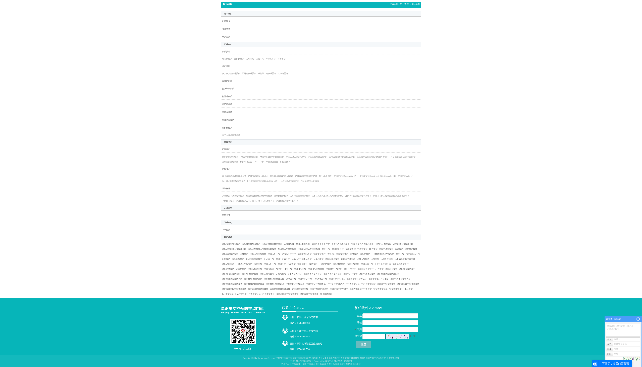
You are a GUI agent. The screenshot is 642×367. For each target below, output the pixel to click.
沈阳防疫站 (351, 249)
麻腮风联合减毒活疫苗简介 (272, 157)
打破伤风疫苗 (228, 120)
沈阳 (304, 364)
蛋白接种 (226, 66)
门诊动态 (226, 149)
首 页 (406, 4)
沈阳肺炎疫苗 (338, 249)
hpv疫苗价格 (228, 294)
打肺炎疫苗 (227, 112)
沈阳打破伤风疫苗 (367, 274)
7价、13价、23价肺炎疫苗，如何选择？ (272, 162)
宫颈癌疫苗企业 (396, 289)
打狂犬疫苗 (227, 81)
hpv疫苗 (409, 289)
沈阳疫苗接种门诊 (337, 279)
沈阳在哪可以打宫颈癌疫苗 (234, 289)
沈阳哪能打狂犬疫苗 (251, 244)
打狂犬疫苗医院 (368, 284)
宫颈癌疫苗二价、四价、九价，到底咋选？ (255, 201)
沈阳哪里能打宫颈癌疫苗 (408, 284)
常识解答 (226, 188)
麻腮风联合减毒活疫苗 (302, 259)
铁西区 (323, 364)
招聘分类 (226, 215)
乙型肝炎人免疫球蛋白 (403, 244)
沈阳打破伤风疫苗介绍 (400, 279)
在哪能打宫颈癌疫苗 (386, 284)
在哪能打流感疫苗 (300, 289)
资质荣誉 (226, 29)
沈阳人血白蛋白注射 (321, 244)
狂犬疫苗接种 (326, 294)
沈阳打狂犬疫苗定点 (275, 284)
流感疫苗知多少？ (406, 176)
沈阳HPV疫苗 (300, 269)
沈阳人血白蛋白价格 (333, 274)
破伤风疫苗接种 (289, 254)
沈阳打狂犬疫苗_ (305, 279)
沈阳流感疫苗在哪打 (339, 289)
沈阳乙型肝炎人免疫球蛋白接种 (262, 249)
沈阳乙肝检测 (228, 264)
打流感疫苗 (227, 96)
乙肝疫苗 (250, 59)
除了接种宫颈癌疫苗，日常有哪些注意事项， (301, 181)
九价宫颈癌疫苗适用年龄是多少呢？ (263, 181)
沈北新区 (357, 364)
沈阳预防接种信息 (230, 157)
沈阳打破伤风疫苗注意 (232, 284)
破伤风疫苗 (239, 59)
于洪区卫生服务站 (244, 264)
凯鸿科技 (348, 361)
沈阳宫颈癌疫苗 (386, 249)
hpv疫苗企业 (241, 294)
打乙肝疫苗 (227, 104)
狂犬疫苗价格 (255, 294)
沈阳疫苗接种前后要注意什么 (342, 157)
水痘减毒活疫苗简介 (249, 157)
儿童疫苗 (292, 264)
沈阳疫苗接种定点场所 (357, 279)
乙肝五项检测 (363, 259)
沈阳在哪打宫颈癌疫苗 (272, 244)
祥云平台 (329, 361)
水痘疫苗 (226, 259)
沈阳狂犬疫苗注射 (407, 269)
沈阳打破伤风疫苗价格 (232, 279)
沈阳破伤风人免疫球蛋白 (362, 244)
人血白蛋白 (283, 73)
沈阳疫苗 (282, 264)
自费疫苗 (354, 254)
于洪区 (310, 364)
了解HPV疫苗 (228, 201)
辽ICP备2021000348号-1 (301, 361)
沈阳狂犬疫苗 (391, 269)
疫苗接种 (226, 51)
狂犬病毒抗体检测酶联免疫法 (259, 196)
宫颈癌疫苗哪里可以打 (280, 289)
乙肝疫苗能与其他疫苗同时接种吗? (327, 196)
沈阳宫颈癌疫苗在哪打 (258, 289)
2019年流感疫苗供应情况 (233, 181)
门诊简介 (226, 21)
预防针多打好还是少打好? (281, 176)
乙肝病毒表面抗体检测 (300, 196)
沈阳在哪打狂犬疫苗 (231, 244)
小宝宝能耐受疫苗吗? (317, 157)
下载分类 (226, 230)
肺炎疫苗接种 (350, 269)
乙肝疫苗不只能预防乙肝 (306, 176)
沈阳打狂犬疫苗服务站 (316, 284)
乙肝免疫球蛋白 (249, 73)
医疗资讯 (226, 169)
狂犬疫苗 (380, 269)
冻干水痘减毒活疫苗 (231, 135)
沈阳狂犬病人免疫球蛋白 (309, 249)
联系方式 (226, 37)
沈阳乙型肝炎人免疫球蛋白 (234, 249)
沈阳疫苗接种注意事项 (378, 279)
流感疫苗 (260, 59)
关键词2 (331, 254)
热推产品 (285, 364)
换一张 (412, 336)
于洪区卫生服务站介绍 (296, 157)
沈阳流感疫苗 (367, 264)
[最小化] (638, 319)
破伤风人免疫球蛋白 (267, 73)
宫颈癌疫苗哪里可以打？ (287, 201)
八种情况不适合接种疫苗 (233, 196)
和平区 (316, 364)
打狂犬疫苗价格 (353, 284)
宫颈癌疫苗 (271, 59)
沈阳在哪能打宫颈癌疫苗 (287, 294)
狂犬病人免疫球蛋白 (231, 73)
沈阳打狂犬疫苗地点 (295, 284)
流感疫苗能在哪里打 (319, 289)
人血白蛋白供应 (295, 274)
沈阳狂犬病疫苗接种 (231, 274)
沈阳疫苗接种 (319, 254)
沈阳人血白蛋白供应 (313, 274)
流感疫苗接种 (411, 249)
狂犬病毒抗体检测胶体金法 (234, 176)
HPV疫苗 (373, 249)
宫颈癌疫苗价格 (380, 289)
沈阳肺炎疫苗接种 (334, 269)
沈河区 (343, 364)
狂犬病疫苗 (227, 59)
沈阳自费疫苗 (228, 269)
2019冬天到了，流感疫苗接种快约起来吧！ (338, 176)
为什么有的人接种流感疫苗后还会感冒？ (391, 196)
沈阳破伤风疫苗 (305, 254)
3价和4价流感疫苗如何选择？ (358, 196)
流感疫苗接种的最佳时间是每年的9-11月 (378, 176)
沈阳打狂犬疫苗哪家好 (274, 279)
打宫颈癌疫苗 (228, 88)
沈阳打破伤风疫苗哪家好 (388, 274)
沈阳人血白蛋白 (303, 244)
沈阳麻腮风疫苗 (332, 259)
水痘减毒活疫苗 (413, 254)
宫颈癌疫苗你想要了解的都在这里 (237, 162)
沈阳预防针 (302, 264)
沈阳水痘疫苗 (238, 259)
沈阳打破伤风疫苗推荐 (254, 284)
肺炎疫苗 (282, 59)
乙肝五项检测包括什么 (258, 176)
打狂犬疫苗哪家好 (336, 284)
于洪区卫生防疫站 (383, 244)
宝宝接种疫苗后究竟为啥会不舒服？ (373, 157)
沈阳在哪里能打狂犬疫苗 (361, 289)
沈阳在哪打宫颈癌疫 (309, 294)
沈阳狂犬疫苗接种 (250, 274)
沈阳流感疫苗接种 (230, 254)
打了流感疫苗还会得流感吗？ (404, 157)
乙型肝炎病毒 (387, 259)
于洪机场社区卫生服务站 (383, 254)
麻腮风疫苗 (318, 259)
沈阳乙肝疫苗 (274, 254)
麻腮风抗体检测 (281, 196)
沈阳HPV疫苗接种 (316, 269)
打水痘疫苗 (227, 128)
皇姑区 (349, 364)
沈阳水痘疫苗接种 (366, 269)
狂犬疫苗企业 (268, 294)
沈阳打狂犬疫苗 (350, 274)
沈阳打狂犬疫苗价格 (253, 279)
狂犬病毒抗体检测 (254, 259)
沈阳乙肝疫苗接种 (258, 254)
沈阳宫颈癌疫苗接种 (273, 269)
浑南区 (336, 364)
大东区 (330, 364)
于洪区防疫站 (325, 264)
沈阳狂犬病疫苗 (283, 259)
